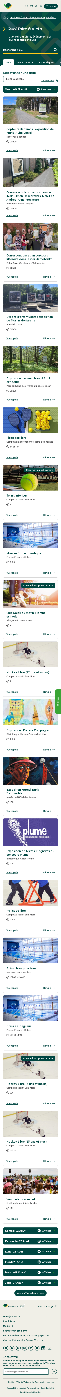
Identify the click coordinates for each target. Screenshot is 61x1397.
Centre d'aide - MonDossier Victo (21, 1340)
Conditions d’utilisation (30, 1392)
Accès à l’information (29, 1388)
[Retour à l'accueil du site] (5, 17)
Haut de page (45, 1306)
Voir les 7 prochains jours (30, 1293)
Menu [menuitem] (53, 6)
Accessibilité (12, 1388)
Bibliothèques (46, 62)
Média (6, 1326)
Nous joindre (10, 1316)
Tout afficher (47, 80)
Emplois (7, 1321)
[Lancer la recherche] (55, 50)
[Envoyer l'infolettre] (54, 1372)
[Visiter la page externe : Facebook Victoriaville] (5, 1348)
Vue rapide (12, 150)
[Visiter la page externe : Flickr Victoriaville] (43, 1348)
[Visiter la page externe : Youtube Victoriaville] (37, 1348)
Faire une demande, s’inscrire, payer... (24, 1335)
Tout (8, 62)
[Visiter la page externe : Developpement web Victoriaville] (49, 1348)
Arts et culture (25, 62)
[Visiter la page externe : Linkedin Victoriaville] (30, 1348)
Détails (47, 150)
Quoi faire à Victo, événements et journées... (33, 17)
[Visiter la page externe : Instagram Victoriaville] (24, 1348)
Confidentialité (47, 1388)
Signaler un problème (15, 1330)
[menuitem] (7, 6)
